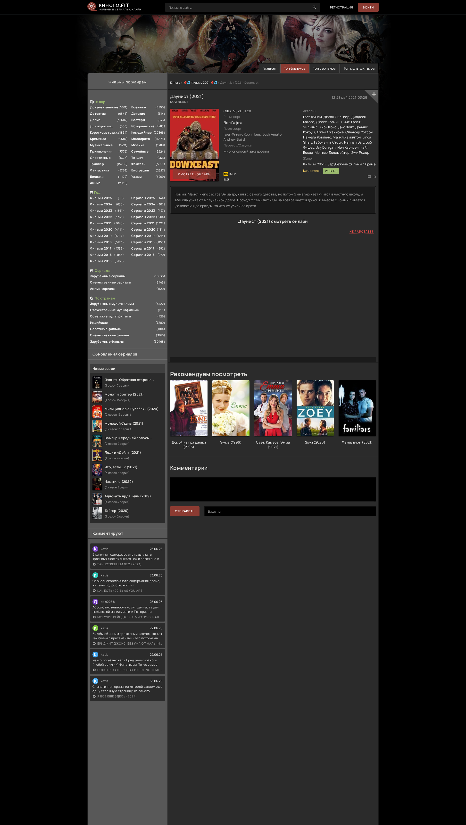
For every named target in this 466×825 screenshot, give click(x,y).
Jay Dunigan (325, 147)
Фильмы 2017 (100, 248)
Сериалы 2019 (143, 236)
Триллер (97, 164)
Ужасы (136, 176)
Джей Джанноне (330, 132)
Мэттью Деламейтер (332, 152)
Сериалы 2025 (143, 198)
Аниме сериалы (103, 288)
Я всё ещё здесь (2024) (117, 696)
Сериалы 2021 (143, 223)
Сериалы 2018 (143, 242)
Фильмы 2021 (101, 223)
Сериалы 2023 (143, 210)
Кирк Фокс (328, 127)
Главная (269, 68)
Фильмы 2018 (101, 242)
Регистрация (341, 7)
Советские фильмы (105, 329)
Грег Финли (312, 116)
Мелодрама (140, 139)
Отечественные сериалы (110, 282)
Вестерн (138, 120)
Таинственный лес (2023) (119, 564)
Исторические (142, 126)
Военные (138, 107)
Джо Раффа (233, 122)
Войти (368, 7)
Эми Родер (360, 152)
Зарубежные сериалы (107, 276)
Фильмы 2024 (101, 204)
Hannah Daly (354, 142)
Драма (95, 120)
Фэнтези (138, 164)
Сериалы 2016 (143, 254)
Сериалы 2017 (142, 248)
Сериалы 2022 (143, 217)
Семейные (140, 151)
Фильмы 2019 (101, 236)
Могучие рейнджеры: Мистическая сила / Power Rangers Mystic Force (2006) (130, 617)
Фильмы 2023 (101, 210)
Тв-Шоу (137, 157)
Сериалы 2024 (143, 204)
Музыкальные (101, 145)
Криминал (98, 139)
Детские (138, 113)
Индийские (99, 322)
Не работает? (362, 231)
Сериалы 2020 (143, 229)
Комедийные (141, 132)
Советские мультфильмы (110, 316)
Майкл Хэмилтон (347, 137)
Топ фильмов (294, 68)
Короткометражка (104, 132)
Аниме (95, 183)
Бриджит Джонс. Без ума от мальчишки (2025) (130, 643)
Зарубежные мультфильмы (112, 303)
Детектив (98, 113)
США (228, 111)
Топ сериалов (324, 68)
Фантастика (99, 170)
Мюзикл (137, 145)
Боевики (97, 176)
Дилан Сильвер (336, 116)
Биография (140, 170)
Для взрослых (101, 126)
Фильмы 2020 (101, 229)
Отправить (185, 511)
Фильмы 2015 (101, 261)
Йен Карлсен (348, 147)
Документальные (104, 107)
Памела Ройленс (317, 137)
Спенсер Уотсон (359, 132)
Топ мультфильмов (359, 68)
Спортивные (100, 157)
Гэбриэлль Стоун (328, 142)
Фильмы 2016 (101, 254)
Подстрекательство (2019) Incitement (130, 670)
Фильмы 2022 (101, 217)
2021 (237, 111)
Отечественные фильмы (110, 335)
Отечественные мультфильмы (114, 310)
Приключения (101, 151)
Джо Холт (346, 127)
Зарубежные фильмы (107, 341)
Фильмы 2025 (101, 198)
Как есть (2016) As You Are (119, 591)
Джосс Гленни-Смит (333, 122)
